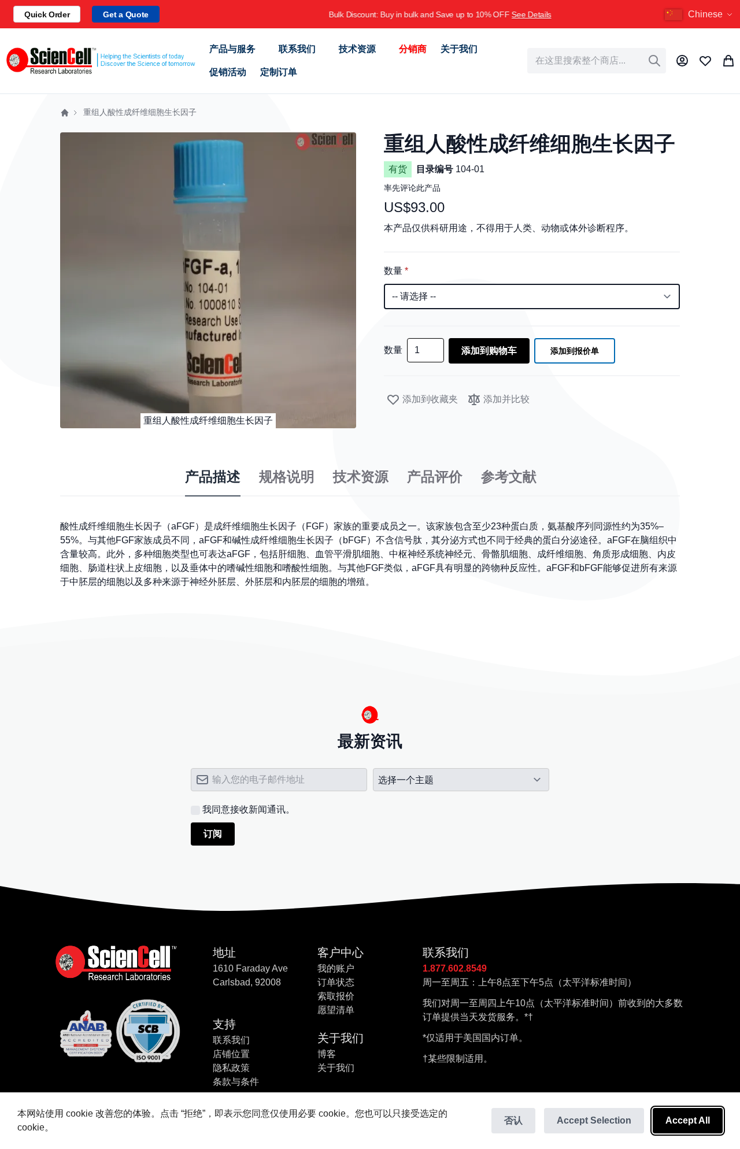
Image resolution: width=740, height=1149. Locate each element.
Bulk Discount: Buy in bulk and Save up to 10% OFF (403, 14)
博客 (326, 1054)
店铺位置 (231, 1054)
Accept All (687, 1120)
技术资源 (360, 477)
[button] (700, 14)
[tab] (212, 477)
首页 (64, 112)
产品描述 (212, 477)
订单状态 (335, 982)
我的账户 (335, 968)
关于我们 (335, 1068)
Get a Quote (125, 14)
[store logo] (100, 60)
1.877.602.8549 (455, 968)
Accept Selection (594, 1120)
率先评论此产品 (412, 187)
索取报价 (335, 996)
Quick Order (46, 14)
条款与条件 (236, 1082)
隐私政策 (231, 1068)
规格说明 (286, 477)
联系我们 (231, 1040)
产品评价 (434, 477)
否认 (513, 1120)
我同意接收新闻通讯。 (248, 809)
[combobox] (596, 60)
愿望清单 (335, 1010)
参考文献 (508, 477)
